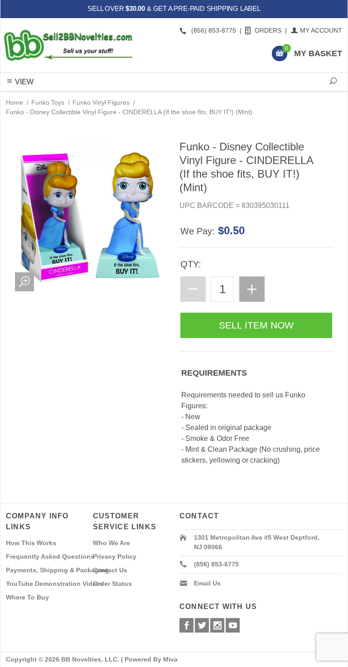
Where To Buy (27, 597)
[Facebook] (186, 625)
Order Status (112, 583)
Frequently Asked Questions (50, 556)
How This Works (31, 542)
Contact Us (110, 570)
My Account (321, 30)
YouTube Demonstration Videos (55, 583)
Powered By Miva (151, 659)
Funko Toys (47, 102)
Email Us (207, 583)
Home (14, 102)
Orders (268, 30)
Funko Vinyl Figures (101, 102)
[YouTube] (233, 625)
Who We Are (111, 542)
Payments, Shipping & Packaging (57, 570)
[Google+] (217, 625)
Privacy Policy (114, 556)
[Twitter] (202, 625)
